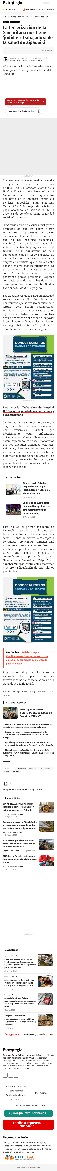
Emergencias (17, 832)
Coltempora (21, 768)
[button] (51, 3)
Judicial (7, 956)
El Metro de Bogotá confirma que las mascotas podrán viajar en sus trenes (20, 859)
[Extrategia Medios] (12, 3)
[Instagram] (53, 783)
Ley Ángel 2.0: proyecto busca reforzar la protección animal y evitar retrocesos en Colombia (18, 806)
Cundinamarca (29, 1034)
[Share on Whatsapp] (14, 50)
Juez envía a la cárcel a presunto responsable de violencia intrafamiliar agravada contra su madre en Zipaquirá (25, 735)
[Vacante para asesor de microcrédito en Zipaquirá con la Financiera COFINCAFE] (10, 713)
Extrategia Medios (20, 58)
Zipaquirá (14, 22)
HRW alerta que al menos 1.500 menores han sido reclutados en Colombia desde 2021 (19, 843)
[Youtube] (16, 1075)
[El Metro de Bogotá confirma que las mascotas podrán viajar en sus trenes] (46, 860)
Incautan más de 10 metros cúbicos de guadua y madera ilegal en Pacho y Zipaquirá (20, 1022)
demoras (32, 768)
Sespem (16, 771)
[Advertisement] (28, 146)
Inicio (5, 16)
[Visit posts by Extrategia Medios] (6, 59)
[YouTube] (50, 783)
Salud (28, 16)
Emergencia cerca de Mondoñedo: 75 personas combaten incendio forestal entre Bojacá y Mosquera (20, 825)
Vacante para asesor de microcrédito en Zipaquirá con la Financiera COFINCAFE (36, 712)
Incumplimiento (46, 768)
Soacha (15, 956)
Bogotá (6, 814)
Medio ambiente (20, 1016)
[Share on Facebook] (10, 50)
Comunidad (14, 851)
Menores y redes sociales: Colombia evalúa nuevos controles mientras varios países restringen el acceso (19, 983)
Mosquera (7, 832)
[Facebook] (46, 783)
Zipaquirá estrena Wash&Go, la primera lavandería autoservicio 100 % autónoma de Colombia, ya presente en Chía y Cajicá (28, 753)
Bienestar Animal (16, 814)
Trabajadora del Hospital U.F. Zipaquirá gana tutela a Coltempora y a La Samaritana (28, 411)
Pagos (6, 771)
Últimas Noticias (17, 16)
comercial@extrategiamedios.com (28, 1105)
